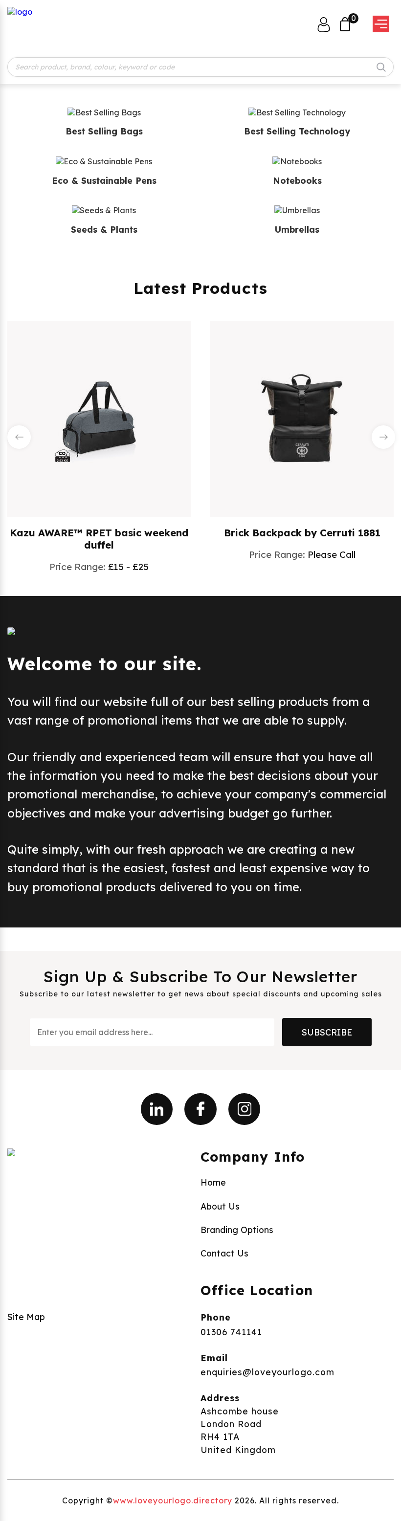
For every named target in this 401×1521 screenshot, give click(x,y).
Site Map (26, 1316)
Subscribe (327, 1032)
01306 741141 (231, 1331)
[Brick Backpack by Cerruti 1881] (302, 418)
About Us (220, 1206)
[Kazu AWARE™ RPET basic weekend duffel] (99, 418)
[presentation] (19, 437)
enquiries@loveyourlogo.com (267, 1372)
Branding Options (236, 1229)
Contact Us (224, 1253)
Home (213, 1182)
